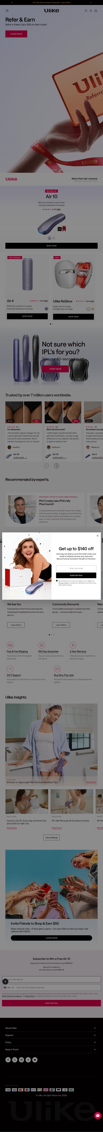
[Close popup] (97, 536)
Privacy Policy (63, 583)
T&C (89, 581)
